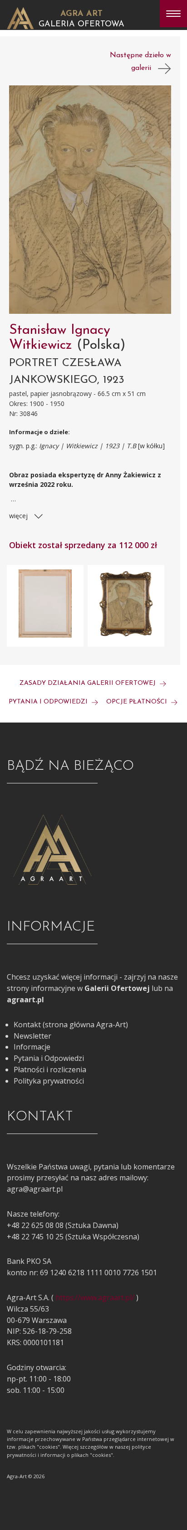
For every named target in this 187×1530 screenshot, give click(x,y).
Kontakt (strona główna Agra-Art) (71, 1025)
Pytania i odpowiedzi (49, 701)
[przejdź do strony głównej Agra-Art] (20, 17)
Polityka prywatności (49, 1081)
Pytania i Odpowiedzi (49, 1058)
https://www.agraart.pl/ (95, 1297)
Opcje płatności (137, 701)
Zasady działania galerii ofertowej (88, 683)
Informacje (32, 1047)
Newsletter (32, 1036)
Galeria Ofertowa (81, 24)
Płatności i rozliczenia (50, 1069)
